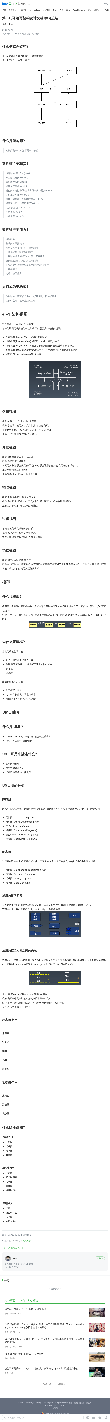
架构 (68, 10)
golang (37, 10)
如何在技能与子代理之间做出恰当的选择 (25, 1309)
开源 (61, 10)
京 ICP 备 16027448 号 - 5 (55, 1405)
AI (30, 10)
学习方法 (98, 10)
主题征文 (23, 10)
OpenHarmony (79, 10)
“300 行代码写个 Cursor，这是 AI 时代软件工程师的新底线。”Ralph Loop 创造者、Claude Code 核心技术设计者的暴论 (44, 1326)
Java (55, 10)
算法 (89, 10)
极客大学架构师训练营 (12, 1248)
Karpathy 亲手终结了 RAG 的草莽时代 (24, 1354)
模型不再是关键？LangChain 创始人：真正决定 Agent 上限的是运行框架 (42, 1368)
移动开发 (46, 10)
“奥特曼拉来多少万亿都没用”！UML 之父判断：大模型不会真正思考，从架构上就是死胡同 (45, 1340)
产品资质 (55, 1408)
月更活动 (12, 10)
